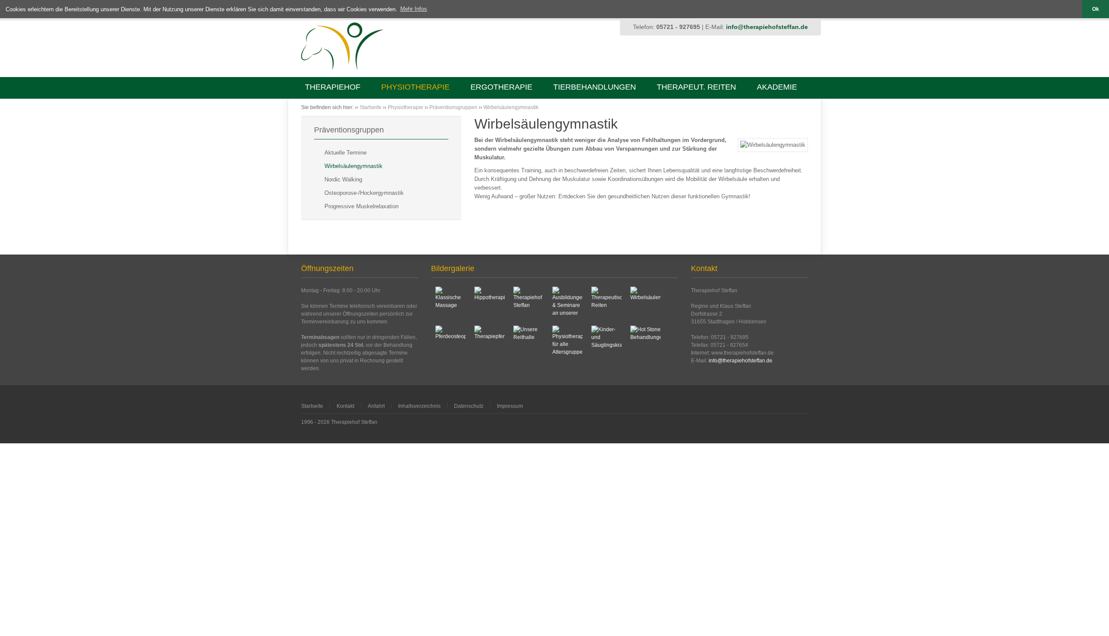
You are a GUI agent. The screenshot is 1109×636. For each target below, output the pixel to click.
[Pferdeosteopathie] (450, 341)
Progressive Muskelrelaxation (361, 206)
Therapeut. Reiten (696, 87)
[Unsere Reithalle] (528, 341)
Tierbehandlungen (594, 87)
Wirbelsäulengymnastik (510, 107)
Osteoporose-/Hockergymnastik (364, 193)
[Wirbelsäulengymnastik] (645, 302)
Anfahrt (376, 406)
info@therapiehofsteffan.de (767, 26)
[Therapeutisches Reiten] (606, 302)
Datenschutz (468, 406)
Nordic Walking (343, 179)
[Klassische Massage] (450, 302)
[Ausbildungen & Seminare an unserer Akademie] (567, 302)
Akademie (777, 87)
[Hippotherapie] (489, 302)
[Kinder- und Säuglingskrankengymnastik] (606, 341)
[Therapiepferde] (489, 341)
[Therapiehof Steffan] (528, 302)
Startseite (371, 107)
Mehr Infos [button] (413, 9)
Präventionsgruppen (453, 107)
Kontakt (345, 406)
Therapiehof (332, 87)
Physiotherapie (415, 87)
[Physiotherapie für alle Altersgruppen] (567, 341)
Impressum (510, 406)
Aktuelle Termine (345, 152)
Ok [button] (1095, 9)
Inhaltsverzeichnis (419, 406)
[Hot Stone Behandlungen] (645, 341)
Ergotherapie (501, 87)
